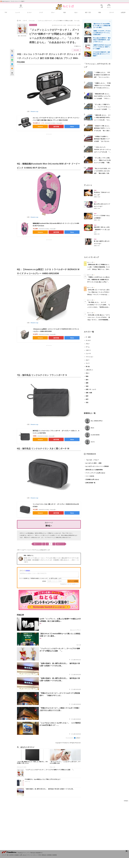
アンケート (88, 185)
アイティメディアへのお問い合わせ (94, 473)
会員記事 (123, 12)
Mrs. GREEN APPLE (96, 421)
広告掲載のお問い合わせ (91, 479)
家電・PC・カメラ (91, 389)
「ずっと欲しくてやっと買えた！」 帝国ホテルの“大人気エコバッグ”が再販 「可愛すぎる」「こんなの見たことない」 (102, 162)
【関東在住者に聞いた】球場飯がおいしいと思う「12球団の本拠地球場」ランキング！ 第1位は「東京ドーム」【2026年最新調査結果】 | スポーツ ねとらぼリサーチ (98, 269)
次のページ (60, 544)
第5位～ (48, 526)
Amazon (40, 126)
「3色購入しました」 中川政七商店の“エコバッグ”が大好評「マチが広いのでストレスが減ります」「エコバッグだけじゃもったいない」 (102, 87)
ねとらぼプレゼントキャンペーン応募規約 (96, 466)
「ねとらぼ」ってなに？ (91, 460)
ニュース (17, 12)
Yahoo (72, 126)
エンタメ (29, 12)
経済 (87, 399)
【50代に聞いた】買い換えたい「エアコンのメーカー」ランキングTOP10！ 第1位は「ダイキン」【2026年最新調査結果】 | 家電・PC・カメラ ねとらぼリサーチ (98, 319)
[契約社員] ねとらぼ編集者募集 (93, 469)
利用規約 (126, 800)
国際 (87, 383)
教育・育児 (88, 12)
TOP (6, 12)
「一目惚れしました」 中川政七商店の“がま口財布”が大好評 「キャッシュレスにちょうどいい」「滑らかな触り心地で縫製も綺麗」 (102, 77)
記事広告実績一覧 (89, 482)
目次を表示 (76, 50)
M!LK (92, 428)
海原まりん (78, 46)
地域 (64, 12)
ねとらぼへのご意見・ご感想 (92, 463)
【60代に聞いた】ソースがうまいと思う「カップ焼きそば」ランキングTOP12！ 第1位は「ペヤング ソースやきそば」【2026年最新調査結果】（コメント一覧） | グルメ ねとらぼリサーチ (99, 294)
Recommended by (70, 737)
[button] (126, 851)
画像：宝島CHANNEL (22, 35)
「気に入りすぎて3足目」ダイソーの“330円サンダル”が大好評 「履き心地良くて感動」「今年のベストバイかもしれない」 (102, 173)
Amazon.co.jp (34, 111)
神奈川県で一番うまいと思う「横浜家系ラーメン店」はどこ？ (102, 229)
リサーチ (111, 12)
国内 (87, 379)
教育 (87, 396)
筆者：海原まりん (29, 555)
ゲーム (88, 347)
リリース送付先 (89, 476)
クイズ (41, 12)
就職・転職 (89, 392)
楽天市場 (56, 126)
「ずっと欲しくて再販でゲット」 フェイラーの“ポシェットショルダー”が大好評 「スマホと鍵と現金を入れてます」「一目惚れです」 (102, 109)
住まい (76, 12)
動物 (100, 12)
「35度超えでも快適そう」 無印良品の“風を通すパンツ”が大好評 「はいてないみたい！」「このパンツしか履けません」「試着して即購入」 (102, 141)
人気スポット (89, 370)
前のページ (37, 544)
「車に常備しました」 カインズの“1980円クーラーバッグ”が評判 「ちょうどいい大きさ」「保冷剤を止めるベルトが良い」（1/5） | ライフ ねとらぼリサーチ (98, 307)
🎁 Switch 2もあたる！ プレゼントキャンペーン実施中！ (12, 1)
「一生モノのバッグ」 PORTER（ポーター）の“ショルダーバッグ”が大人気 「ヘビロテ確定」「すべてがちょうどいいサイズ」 (102, 151)
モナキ (93, 442)
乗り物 (88, 366)
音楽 (87, 402)
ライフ (88, 363)
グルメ (52, 12)
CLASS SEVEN (95, 435)
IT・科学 (88, 337)
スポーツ (88, 350)
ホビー (88, 360)
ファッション (33, 25)
